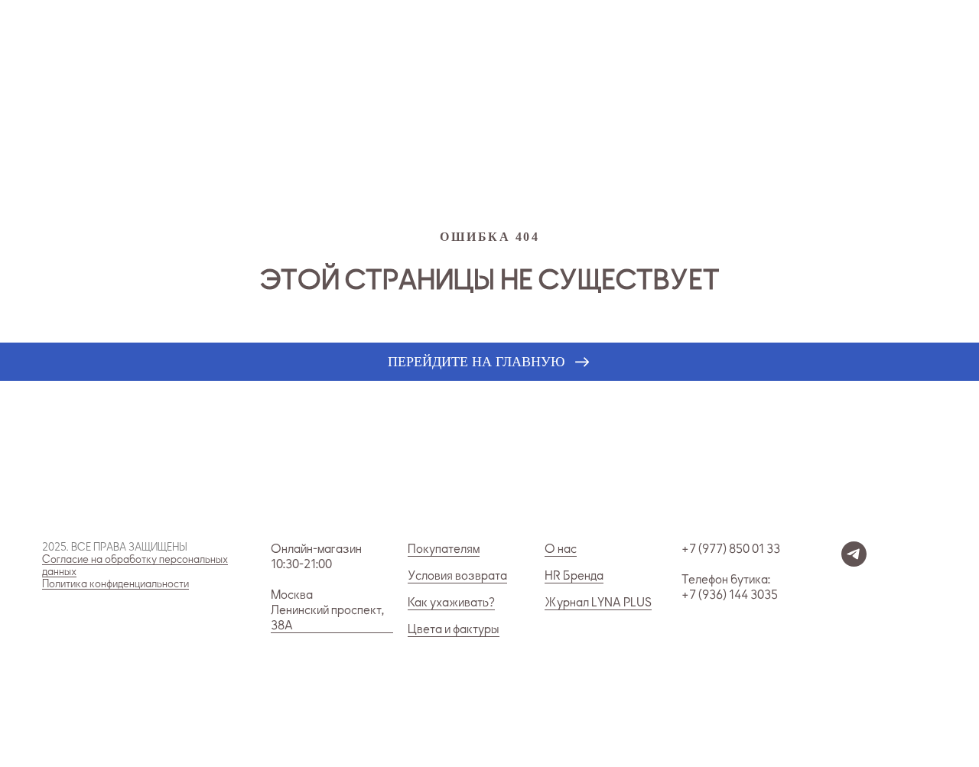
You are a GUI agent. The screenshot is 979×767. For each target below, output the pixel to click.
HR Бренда (574, 576)
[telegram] (854, 562)
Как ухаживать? (451, 602)
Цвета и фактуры (453, 629)
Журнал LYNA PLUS (598, 602)
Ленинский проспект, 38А (327, 617)
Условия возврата (457, 576)
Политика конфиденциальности (115, 584)
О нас (561, 549)
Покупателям (444, 549)
